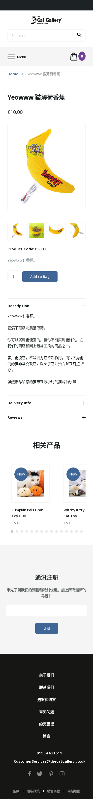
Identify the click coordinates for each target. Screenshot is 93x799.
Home (12, 73)
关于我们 (46, 674)
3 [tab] (22, 531)
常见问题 (46, 711)
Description (18, 305)
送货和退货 (46, 699)
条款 (16, 791)
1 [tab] (12, 531)
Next (74, 493)
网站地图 (73, 791)
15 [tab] (81, 531)
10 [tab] (56, 531)
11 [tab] (61, 531)
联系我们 (46, 687)
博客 (46, 735)
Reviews (15, 417)
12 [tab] (66, 531)
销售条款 (53, 791)
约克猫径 (46, 723)
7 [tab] (41, 531)
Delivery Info (19, 402)
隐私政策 (33, 791)
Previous (19, 493)
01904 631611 (49, 752)
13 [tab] (71, 531)
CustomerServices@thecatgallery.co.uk (49, 761)
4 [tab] (27, 531)
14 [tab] (76, 531)
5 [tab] (32, 531)
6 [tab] (36, 531)
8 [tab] (46, 531)
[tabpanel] (30, 495)
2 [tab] (17, 531)
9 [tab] (51, 531)
